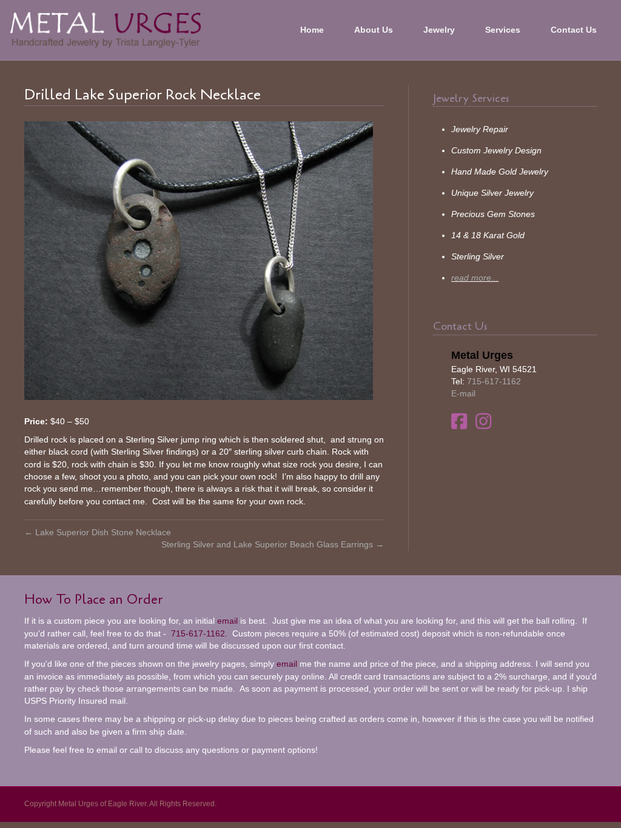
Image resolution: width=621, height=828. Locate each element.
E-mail (463, 393)
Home (312, 30)
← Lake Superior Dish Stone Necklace (97, 532)
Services (502, 30)
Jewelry (439, 30)
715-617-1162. (198, 633)
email (227, 621)
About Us (373, 30)
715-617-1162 (494, 381)
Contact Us (574, 30)
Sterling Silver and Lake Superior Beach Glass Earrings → (272, 544)
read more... (474, 277)
